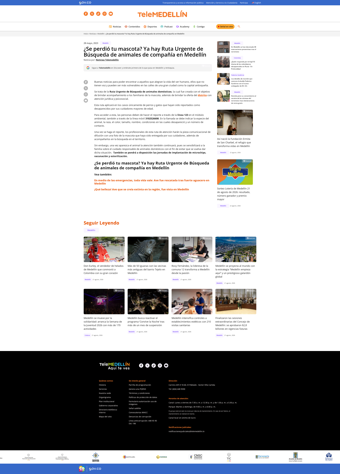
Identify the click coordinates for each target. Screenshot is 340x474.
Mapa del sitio (105, 416)
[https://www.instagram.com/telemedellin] (160, 365)
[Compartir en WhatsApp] (86, 94)
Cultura (87, 335)
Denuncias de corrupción (140, 416)
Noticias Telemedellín (107, 59)
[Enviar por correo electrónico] (86, 100)
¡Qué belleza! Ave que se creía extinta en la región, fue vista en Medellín (141, 189)
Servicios (103, 389)
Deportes (150, 26)
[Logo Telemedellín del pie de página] (114, 365)
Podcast (166, 26)
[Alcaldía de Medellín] (254, 457)
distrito (202, 95)
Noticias (115, 26)
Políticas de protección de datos (143, 397)
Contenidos (132, 26)
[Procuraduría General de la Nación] (54, 457)
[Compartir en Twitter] (86, 88)
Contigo (199, 26)
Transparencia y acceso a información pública (183, 2)
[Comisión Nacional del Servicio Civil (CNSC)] (154, 456)
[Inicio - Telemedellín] (162, 13)
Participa (244, 2)
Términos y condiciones (139, 393)
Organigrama (105, 397)
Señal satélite (135, 408)
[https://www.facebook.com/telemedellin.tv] (141, 365)
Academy (182, 26)
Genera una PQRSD (137, 389)
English (257, 2)
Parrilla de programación (140, 385)
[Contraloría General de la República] (87, 457)
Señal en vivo (226, 26)
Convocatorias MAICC (138, 412)
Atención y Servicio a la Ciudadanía (221, 2)
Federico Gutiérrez (237, 75)
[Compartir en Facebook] (86, 82)
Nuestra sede (105, 393)
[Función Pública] (321, 457)
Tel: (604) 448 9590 (177, 389)
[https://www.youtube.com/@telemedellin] (166, 365)
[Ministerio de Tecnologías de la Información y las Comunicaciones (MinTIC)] (187, 457)
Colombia (237, 58)
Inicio (86, 33)
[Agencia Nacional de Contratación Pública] (21, 457)
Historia (102, 385)
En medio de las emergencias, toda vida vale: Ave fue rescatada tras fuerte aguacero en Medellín (151, 181)
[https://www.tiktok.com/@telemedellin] (154, 365)
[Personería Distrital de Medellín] (221, 457)
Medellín (100, 33)
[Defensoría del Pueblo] (287, 457)
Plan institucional (106, 401)
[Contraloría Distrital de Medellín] (121, 457)
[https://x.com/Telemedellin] (147, 365)
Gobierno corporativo (108, 405)
